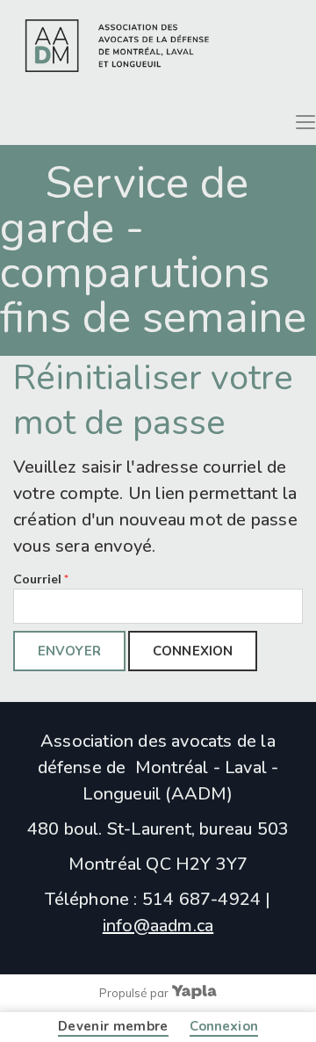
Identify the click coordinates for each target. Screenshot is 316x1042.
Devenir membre (113, 1026)
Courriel (40, 578)
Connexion (223, 1026)
